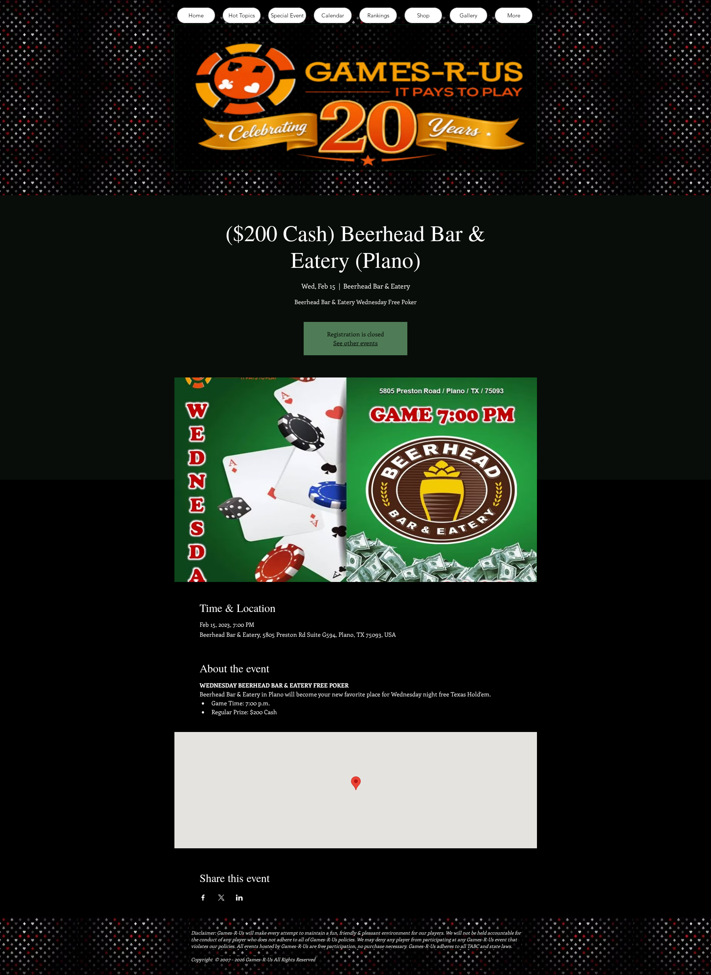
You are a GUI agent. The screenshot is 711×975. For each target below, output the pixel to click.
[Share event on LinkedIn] (239, 898)
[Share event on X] (221, 898)
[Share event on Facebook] (203, 898)
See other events (355, 343)
